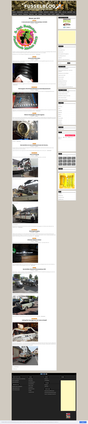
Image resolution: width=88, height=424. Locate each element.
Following (65, 137)
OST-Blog (30, 390)
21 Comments (36, 146)
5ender (60, 104)
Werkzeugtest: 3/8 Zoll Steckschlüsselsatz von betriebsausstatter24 (34, 88)
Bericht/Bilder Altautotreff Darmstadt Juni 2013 (34, 269)
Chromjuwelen (47, 380)
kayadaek (46, 384)
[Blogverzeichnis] (68, 415)
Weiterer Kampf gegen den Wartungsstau (34, 114)
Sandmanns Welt (31, 392)
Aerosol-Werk (31, 380)
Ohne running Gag (34, 154)
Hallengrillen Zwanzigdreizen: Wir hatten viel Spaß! (34, 320)
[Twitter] (41, 374)
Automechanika (40, 12)
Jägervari (60, 114)
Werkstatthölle (31, 14)
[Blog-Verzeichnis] (68, 413)
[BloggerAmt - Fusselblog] (68, 414)
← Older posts (15, 368)
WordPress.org (61, 199)
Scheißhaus (60, 123)
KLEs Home (62, 14)
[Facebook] (43, 374)
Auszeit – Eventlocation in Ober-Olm (50, 394)
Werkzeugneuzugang (34, 231)
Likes (60, 138)
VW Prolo (53, 14)
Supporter (60, 57)
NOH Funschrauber (31, 388)
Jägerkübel (60, 112)
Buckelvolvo (60, 106)
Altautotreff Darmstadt (33, 12)
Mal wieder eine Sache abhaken (63, 73)
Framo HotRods (69, 12)
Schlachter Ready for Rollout (34, 240)
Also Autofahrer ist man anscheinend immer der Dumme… (34, 145)
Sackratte (34, 56)
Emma (59, 108)
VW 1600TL (44, 14)
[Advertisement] (67, 37)
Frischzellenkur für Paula (62, 82)
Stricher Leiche (25, 14)
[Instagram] (44, 374)
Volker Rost (46, 386)
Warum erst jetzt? (61, 77)
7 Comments (36, 232)
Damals (60, 12)
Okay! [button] (83, 422)
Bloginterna (51, 12)
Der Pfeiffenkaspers (32, 382)
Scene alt (34, 143)
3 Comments (36, 23)
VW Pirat (49, 14)
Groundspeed (31, 387)
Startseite (14, 12)
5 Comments (36, 59)
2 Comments (36, 321)
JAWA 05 (60, 116)
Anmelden (60, 193)
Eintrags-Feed (61, 195)
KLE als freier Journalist (16, 389)
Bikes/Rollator (46, 12)
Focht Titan (64, 12)
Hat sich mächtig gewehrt (62, 84)
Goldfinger (60, 110)
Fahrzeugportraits (20, 12)
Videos (60, 137)
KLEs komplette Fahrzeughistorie (64, 53)
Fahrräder (34, 20)
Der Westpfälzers (31, 383)
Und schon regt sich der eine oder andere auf (66, 86)
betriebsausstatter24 (28, 91)
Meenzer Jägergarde (15, 380)
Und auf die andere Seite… (34, 58)
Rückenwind (40, 14)
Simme (36, 14)
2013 (67, 155)
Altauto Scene (26, 12)
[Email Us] (46, 374)
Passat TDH (20, 14)
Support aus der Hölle (62, 75)
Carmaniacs (57, 14)
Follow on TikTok (70, 135)
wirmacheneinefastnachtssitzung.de (50, 392)
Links (74, 12)
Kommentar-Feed (61, 197)
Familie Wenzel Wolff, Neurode (49, 390)
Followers (71, 137)
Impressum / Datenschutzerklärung (64, 59)
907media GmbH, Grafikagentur (17, 386)
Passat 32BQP (61, 118)
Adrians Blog (30, 378)
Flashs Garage (31, 385)
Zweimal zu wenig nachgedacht (63, 68)
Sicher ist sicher (61, 79)
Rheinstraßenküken (15, 382)
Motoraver (46, 378)
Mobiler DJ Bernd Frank (15, 388)
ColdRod (56, 12)
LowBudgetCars (14, 14)
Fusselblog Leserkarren (62, 55)
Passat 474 (60, 120)
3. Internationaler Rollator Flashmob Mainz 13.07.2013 (34, 22)
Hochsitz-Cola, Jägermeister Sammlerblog (18, 378)
